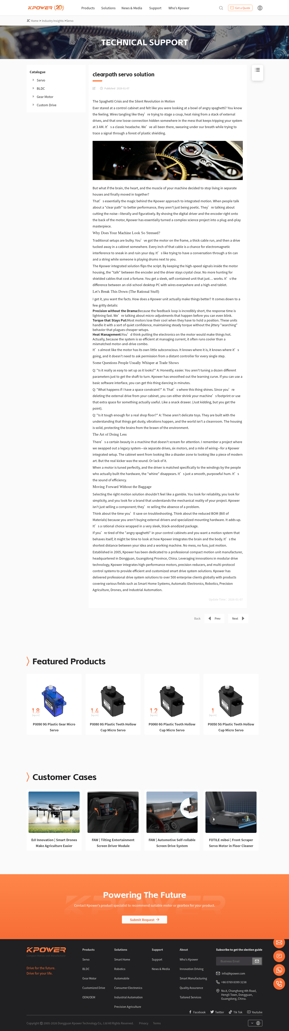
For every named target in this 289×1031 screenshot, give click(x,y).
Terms (157, 1023)
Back (197, 618)
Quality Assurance (191, 988)
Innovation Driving (191, 969)
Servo (69, 21)
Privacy (143, 1023)
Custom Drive (46, 105)
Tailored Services (190, 997)
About (184, 950)
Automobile (121, 978)
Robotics (119, 969)
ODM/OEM (88, 997)
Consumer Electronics (128, 988)
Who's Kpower (178, 8)
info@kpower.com (233, 973)
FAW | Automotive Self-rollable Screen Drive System (172, 842)
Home (35, 21)
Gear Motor (45, 96)
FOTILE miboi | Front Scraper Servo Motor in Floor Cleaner (231, 842)
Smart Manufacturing (193, 978)
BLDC (41, 88)
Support (155, 8)
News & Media (131, 8)
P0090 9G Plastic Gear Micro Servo (54, 727)
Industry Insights (53, 21)
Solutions (108, 8)
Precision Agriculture (127, 1007)
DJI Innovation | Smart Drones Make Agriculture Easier (54, 842)
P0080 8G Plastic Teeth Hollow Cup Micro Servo (113, 727)
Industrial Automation (128, 997)
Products (88, 8)
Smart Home (122, 959)
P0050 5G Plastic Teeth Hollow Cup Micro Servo (231, 727)
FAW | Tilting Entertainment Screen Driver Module (113, 842)
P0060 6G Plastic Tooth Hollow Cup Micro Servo (172, 727)
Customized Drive (93, 988)
